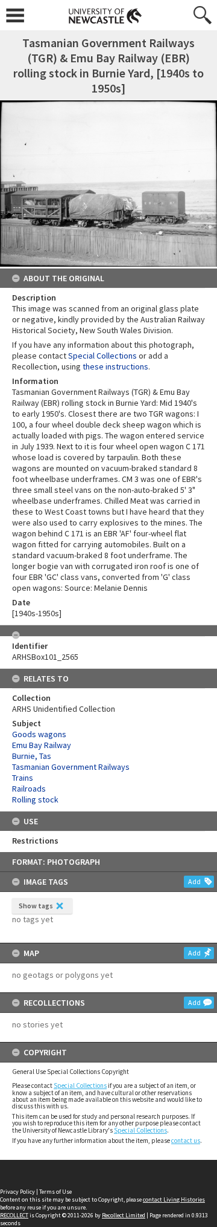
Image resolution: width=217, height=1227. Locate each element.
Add (194, 881)
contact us (185, 1140)
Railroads (29, 788)
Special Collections (80, 1085)
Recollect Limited (123, 1215)
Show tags (36, 905)
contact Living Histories (174, 1199)
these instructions (115, 366)
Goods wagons (39, 734)
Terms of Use (55, 1192)
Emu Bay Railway (41, 745)
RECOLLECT (14, 1215)
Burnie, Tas (31, 755)
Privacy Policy (17, 1192)
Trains (22, 777)
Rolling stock (35, 799)
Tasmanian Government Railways (71, 766)
